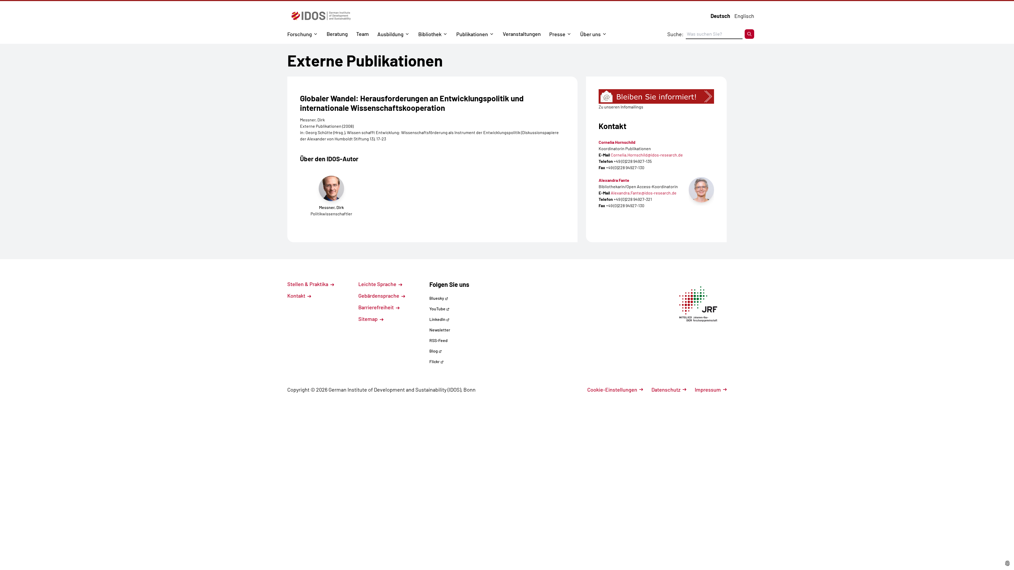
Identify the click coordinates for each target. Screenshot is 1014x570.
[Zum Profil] (701, 189)
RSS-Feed (438, 340)
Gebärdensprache (379, 295)
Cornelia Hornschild (617, 142)
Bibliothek (430, 34)
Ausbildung (390, 34)
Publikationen (472, 34)
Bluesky (437, 298)
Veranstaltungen (522, 34)
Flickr (434, 361)
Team (362, 34)
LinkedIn (437, 319)
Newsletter (439, 329)
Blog (434, 350)
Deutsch (720, 16)
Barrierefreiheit (376, 307)
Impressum (708, 389)
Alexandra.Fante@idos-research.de (644, 192)
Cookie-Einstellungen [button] (612, 389)
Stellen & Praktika (308, 284)
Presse (557, 34)
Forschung (299, 34)
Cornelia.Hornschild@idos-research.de (647, 154)
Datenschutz (665, 389)
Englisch (744, 16)
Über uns (590, 34)
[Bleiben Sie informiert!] (656, 96)
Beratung (337, 34)
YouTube (437, 308)
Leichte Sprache (377, 284)
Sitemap (368, 319)
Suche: (675, 34)
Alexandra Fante (614, 180)
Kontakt (296, 295)
